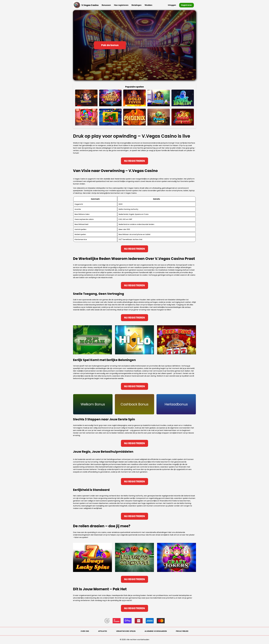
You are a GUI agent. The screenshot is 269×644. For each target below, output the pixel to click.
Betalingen (136, 5)
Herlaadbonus (176, 404)
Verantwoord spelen (125, 631)
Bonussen (106, 5)
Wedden (148, 5)
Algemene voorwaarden (156, 631)
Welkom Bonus (93, 404)
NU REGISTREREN (134, 161)
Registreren (186, 5)
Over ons (85, 631)
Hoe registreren (121, 5)
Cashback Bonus (134, 404)
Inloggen (172, 5)
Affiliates (102, 631)
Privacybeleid (182, 631)
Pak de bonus (110, 45)
